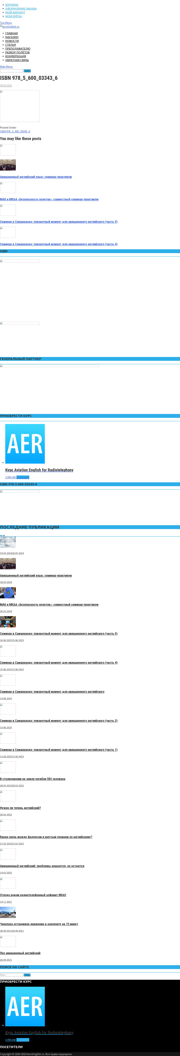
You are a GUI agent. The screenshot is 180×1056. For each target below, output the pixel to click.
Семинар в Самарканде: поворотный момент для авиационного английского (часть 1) (59, 750)
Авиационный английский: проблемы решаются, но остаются (42, 866)
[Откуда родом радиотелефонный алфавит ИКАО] (8, 888)
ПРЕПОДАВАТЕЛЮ (17, 48)
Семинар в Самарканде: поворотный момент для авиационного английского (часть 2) (59, 721)
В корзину (22, 477)
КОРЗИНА (11, 4)
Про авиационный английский (20, 953)
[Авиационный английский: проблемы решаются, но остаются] (8, 859)
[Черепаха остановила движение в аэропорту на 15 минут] (8, 917)
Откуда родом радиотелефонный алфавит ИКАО (33, 895)
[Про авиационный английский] (8, 946)
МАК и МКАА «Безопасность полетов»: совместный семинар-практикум (49, 199)
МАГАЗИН (11, 37)
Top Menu (6, 23)
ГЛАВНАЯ (11, 33)
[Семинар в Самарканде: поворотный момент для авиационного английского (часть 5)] (8, 626)
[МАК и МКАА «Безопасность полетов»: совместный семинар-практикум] (8, 597)
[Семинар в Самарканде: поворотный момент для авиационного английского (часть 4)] (8, 655)
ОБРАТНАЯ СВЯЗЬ (17, 59)
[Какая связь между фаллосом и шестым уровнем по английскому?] (8, 830)
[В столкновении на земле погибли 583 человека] (8, 771)
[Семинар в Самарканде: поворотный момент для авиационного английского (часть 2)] (8, 713)
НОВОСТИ (12, 40)
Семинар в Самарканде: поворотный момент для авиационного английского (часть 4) (59, 244)
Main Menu (6, 66)
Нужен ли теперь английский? (20, 808)
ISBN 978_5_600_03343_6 (15, 131)
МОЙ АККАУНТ (15, 12)
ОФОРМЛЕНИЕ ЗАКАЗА (21, 8)
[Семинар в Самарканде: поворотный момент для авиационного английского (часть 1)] (8, 742)
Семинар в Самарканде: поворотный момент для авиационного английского (52, 691)
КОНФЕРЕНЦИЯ (15, 56)
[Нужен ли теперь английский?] (8, 800)
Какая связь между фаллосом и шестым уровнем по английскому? (46, 837)
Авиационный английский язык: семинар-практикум (36, 177)
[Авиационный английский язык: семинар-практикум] (8, 568)
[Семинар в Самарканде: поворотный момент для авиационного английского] (8, 684)
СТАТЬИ (10, 44)
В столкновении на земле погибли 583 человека (32, 779)
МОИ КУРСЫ (13, 16)
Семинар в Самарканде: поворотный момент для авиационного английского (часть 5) (59, 222)
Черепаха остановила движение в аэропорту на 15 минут (39, 924)
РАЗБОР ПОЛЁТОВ (17, 52)
